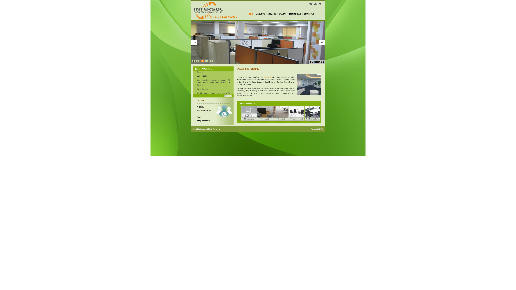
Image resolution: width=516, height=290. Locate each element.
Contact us (309, 14)
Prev (194, 42)
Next (321, 42)
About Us (260, 14)
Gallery (282, 14)
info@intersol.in (203, 121)
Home (251, 14)
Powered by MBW (317, 129)
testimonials (295, 14)
